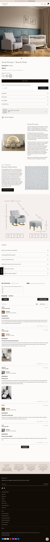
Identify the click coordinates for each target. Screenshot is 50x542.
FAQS (3, 499)
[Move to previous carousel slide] (44, 457)
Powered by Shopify (5, 535)
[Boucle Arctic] (3, 76)
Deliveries (4, 496)
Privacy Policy (4, 524)
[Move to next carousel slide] (47, 457)
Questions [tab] (11, 296)
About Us (4, 501)
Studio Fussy (7, 533)
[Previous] (11, 1)
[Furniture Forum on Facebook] (2, 488)
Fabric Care (4, 503)
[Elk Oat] (6, 76)
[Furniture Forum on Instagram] (4, 488)
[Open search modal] (42, 4)
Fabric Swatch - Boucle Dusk (13, 110)
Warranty (4, 507)
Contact (3, 494)
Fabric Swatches (5, 505)
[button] (7, 65)
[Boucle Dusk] (10, 76)
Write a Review (44, 300)
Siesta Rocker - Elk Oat (10, 335)
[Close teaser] (3, 267)
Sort (37, 304)
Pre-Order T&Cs (5, 513)
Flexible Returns (5, 515)
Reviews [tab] (4, 296)
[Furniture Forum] (5, 4)
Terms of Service (5, 522)
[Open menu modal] (45, 4)
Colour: (6, 73)
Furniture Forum (12, 532)
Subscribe (46, 484)
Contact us (11, 117)
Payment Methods (6, 520)
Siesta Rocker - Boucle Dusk (11, 373)
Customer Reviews (6, 518)
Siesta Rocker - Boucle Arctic (11, 312)
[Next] (38, 1)
